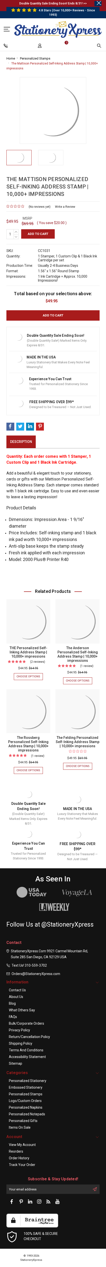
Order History (19, 1158)
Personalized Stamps (35, 58)
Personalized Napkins (25, 1107)
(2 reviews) (37, 662)
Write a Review (65, 206)
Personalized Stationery (27, 1081)
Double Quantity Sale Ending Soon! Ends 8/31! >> (53, 3)
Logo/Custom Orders (25, 1101)
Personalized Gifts (23, 1121)
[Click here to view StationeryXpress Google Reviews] (7, 29)
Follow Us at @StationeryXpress (50, 924)
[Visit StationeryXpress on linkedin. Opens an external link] (30, 1202)
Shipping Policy (20, 1043)
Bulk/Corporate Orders (26, 1023)
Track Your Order (22, 1165)
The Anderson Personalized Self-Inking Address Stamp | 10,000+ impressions (77, 654)
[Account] (40, 47)
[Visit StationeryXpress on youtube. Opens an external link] (57, 1202)
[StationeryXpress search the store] (99, 47)
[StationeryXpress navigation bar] (6, 47)
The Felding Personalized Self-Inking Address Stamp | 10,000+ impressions (77, 742)
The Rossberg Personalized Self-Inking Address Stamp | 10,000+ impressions (28, 744)
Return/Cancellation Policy (29, 1037)
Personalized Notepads (27, 1114)
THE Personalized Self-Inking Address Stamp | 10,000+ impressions (28, 652)
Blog (12, 1003)
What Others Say (22, 1010)
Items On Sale (20, 1127)
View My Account (22, 1145)
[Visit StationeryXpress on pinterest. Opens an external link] (21, 1202)
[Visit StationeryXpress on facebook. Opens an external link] (12, 1202)
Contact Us (17, 990)
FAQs (13, 1017)
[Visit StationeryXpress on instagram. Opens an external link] (39, 1202)
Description (21, 442)
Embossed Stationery (25, 1087)
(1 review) (86, 666)
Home (10, 58)
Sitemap (15, 1063)
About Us (16, 997)
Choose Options (30, 677)
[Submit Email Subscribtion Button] (94, 1189)
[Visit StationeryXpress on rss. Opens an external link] (48, 1202)
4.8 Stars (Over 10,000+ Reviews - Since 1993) (66, 13)
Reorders (16, 1151)
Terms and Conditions (26, 1050)
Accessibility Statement (27, 1057)
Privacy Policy (19, 1030)
